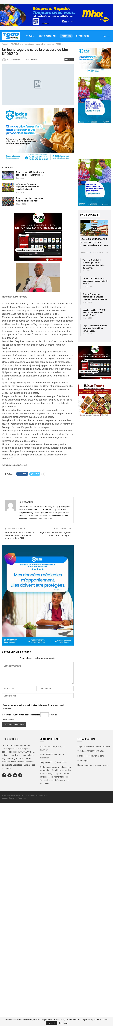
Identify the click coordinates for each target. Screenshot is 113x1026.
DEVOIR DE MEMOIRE (47, 36)
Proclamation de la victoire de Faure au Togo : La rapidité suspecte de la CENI (19, 535)
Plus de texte (82, 36)
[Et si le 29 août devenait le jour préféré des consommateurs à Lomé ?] (94, 228)
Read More (63, 1023)
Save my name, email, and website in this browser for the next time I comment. (33, 707)
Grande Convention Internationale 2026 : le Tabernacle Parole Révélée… (95, 297)
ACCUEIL (29, 36)
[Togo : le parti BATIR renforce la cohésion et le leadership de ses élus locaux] (8, 175)
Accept (52, 1023)
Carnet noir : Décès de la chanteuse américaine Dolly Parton (95, 281)
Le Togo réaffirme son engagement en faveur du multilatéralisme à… (27, 186)
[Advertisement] (38, 486)
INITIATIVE (85, 221)
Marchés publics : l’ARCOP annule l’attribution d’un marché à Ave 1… (94, 312)
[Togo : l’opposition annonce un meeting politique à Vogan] (8, 201)
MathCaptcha (11, 719)
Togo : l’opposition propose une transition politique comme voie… (95, 328)
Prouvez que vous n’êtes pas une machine (21, 715)
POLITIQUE (66, 36)
